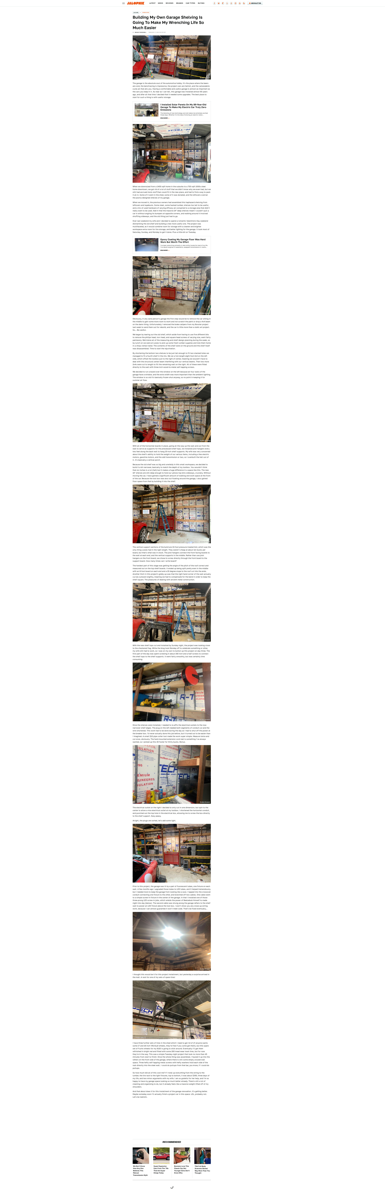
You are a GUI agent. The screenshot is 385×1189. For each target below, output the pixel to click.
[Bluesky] (218, 3)
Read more (164, 118)
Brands (179, 3)
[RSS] (243, 3)
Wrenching (145, 12)
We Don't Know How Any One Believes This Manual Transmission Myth (140, 1170)
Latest (152, 3)
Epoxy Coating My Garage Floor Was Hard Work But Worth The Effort (183, 240)
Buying (201, 3)
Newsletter (256, 3)
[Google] (239, 3)
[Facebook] (214, 3)
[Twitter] (227, 3)
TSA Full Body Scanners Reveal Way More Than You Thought (202, 1169)
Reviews (169, 3)
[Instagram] (235, 3)
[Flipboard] (222, 3)
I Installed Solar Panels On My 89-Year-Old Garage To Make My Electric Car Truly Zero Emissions (183, 107)
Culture (136, 12)
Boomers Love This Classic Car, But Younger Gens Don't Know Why (182, 1169)
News (160, 3)
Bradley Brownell (140, 32)
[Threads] (231, 3)
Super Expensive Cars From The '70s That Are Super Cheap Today (161, 1169)
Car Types (190, 3)
